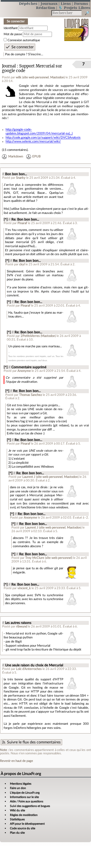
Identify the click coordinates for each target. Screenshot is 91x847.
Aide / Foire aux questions (26, 801)
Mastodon (57, 77)
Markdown (15, 156)
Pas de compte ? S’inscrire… (24, 54)
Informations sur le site (24, 797)
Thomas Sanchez (30, 394)
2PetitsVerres (30, 335)
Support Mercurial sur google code (32, 68)
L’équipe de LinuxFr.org (25, 792)
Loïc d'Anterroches (29, 669)
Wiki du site (17, 810)
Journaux (49, 3)
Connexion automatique (24, 40)
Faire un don (18, 788)
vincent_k (24, 588)
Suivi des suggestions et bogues (30, 806)
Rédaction (45, 8)
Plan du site (17, 832)
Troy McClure (34, 557)
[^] (6, 219)
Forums (81, 3)
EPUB (36, 156)
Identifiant (11, 28)
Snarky (20, 177)
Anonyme (24, 370)
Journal (9, 66)
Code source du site (22, 828)
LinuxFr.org (76, 26)
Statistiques (17, 819)
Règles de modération (24, 815)
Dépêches (28, 3)
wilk (18, 77)
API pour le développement (27, 823)
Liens (66, 3)
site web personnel (36, 77)
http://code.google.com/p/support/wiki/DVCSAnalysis (43, 137)
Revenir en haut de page (16, 760)
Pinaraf (22, 223)
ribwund (21, 626)
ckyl (22, 264)
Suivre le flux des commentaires (34, 742)
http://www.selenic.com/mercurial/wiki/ (33, 141)
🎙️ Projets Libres (74, 8)
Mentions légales (20, 783)
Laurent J (28, 476)
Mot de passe (13, 34)
